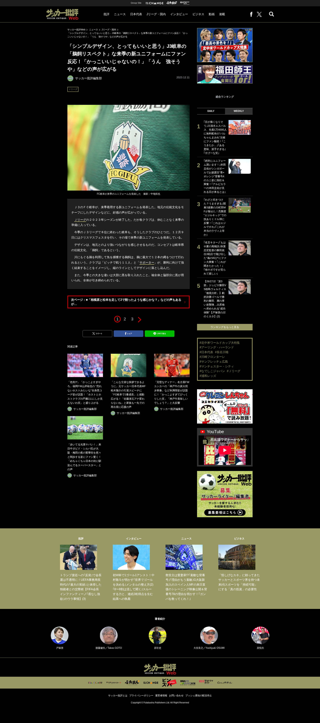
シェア (129, 333)
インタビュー (179, 14)
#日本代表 (206, 352)
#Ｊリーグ (233, 371)
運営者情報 (161, 695)
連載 (222, 14)
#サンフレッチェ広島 (214, 361)
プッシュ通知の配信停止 (198, 695)
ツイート (99, 333)
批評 (106, 14)
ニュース (120, 14)
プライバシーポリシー (141, 695)
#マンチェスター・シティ (217, 366)
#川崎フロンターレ (212, 356)
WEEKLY (239, 111)
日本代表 (136, 14)
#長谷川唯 (222, 352)
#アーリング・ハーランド (217, 347)
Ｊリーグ (73, 89)
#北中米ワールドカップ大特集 (220, 342)
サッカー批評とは (117, 695)
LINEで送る (161, 333)
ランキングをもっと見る (225, 327)
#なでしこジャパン (212, 371)
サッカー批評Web (76, 29)
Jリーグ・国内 (156, 14)
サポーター (146, 262)
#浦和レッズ (208, 375)
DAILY (210, 111)
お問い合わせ (176, 695)
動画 (212, 14)
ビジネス (198, 14)
